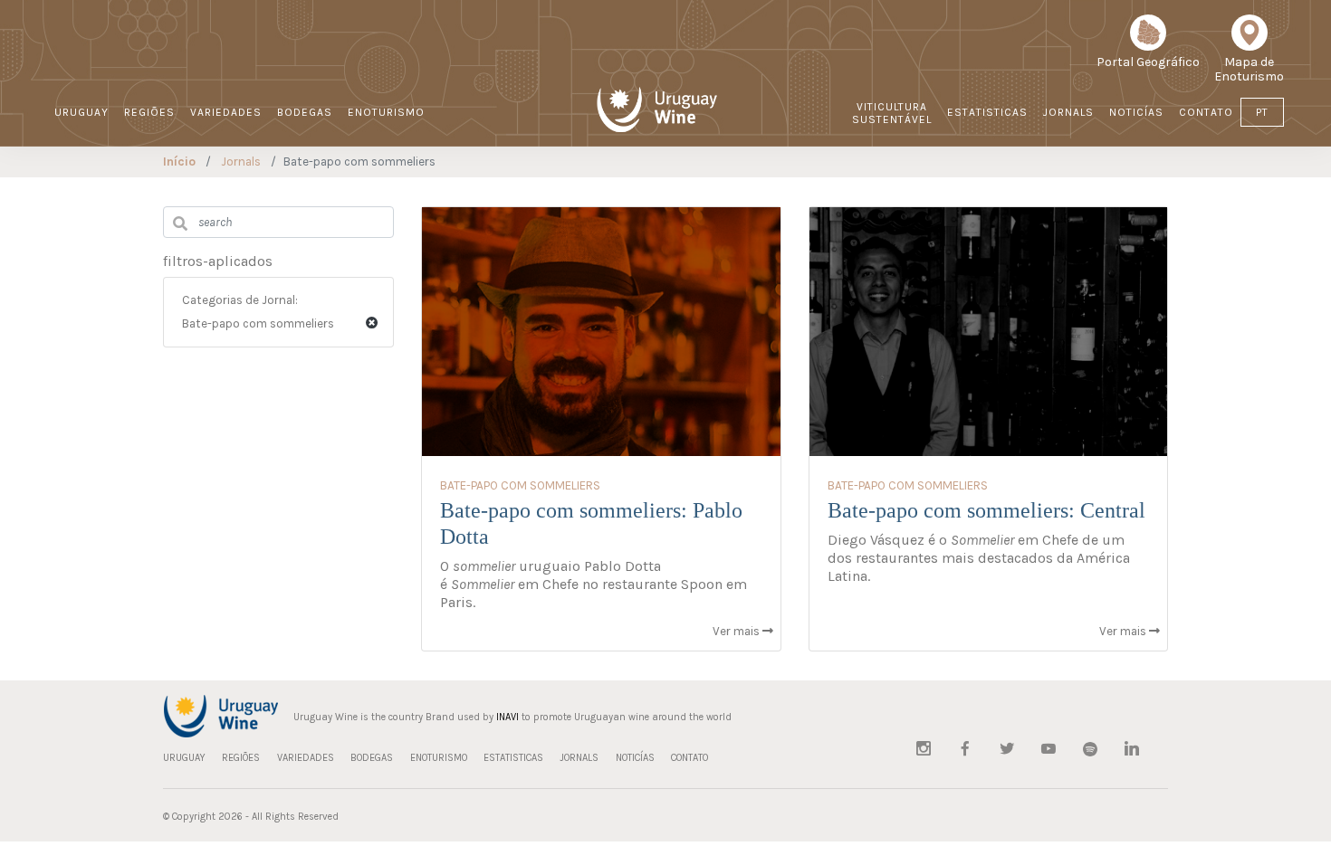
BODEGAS (304, 112)
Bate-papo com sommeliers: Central (986, 510)
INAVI (507, 717)
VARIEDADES (226, 112)
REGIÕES (149, 112)
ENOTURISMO (386, 112)
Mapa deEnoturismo (1249, 69)
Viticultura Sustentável (892, 113)
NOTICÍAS (1136, 112)
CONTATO (1206, 112)
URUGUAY (81, 112)
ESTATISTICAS (987, 112)
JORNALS (1068, 112)
